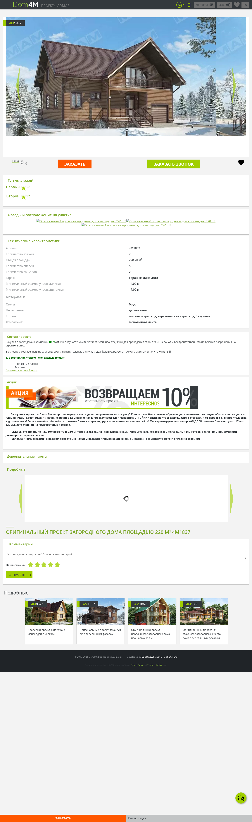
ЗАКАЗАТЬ (74, 164)
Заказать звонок (173, 164)
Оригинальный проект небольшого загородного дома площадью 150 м (150, 661)
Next (234, 85)
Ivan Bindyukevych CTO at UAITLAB (159, 806)
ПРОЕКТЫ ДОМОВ (55, 5)
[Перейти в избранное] (237, 3)
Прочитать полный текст (21, 521)
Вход (222, 4)
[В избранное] (241, 163)
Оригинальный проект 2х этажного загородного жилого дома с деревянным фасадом (202, 661)
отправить (17, 725)
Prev (18, 85)
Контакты (202, 4)
